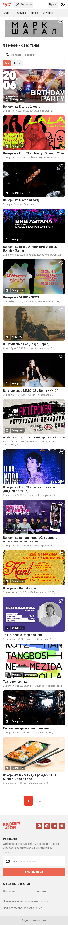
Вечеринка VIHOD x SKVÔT (22, 297)
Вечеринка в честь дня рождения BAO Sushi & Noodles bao (31, 777)
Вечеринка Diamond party (21, 200)
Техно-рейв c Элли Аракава (23, 635)
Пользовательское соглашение (22, 908)
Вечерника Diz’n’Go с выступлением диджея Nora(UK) (29, 489)
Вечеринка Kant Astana (19, 588)
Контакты (40, 891)
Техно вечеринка (15, 681)
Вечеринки (17, 99)
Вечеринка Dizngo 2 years (21, 106)
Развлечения (19, 530)
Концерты (17, 337)
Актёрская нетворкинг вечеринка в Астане (34, 437)
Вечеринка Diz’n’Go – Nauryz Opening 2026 (33, 153)
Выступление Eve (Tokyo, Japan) (26, 344)
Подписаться (34, 871)
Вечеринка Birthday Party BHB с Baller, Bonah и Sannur (30, 248)
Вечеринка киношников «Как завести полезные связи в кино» (30, 539)
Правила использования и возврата (25, 901)
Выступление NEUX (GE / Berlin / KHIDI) (30, 390)
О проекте (9, 891)
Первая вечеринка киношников (26, 728)
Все (7, 63)
